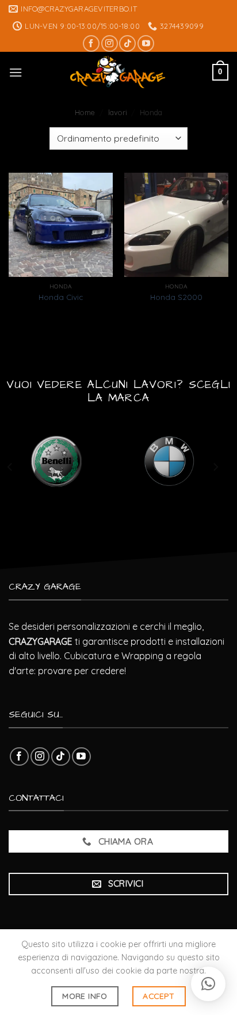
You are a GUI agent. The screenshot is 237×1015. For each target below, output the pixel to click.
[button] (208, 984)
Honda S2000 (176, 297)
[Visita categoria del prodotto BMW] (169, 461)
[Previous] (10, 466)
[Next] (215, 466)
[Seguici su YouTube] (145, 43)
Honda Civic (61, 297)
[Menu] (15, 72)
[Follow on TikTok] (127, 43)
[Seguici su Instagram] (109, 43)
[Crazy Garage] (117, 72)
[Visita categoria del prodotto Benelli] (57, 461)
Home (85, 112)
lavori (117, 112)
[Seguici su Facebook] (91, 43)
